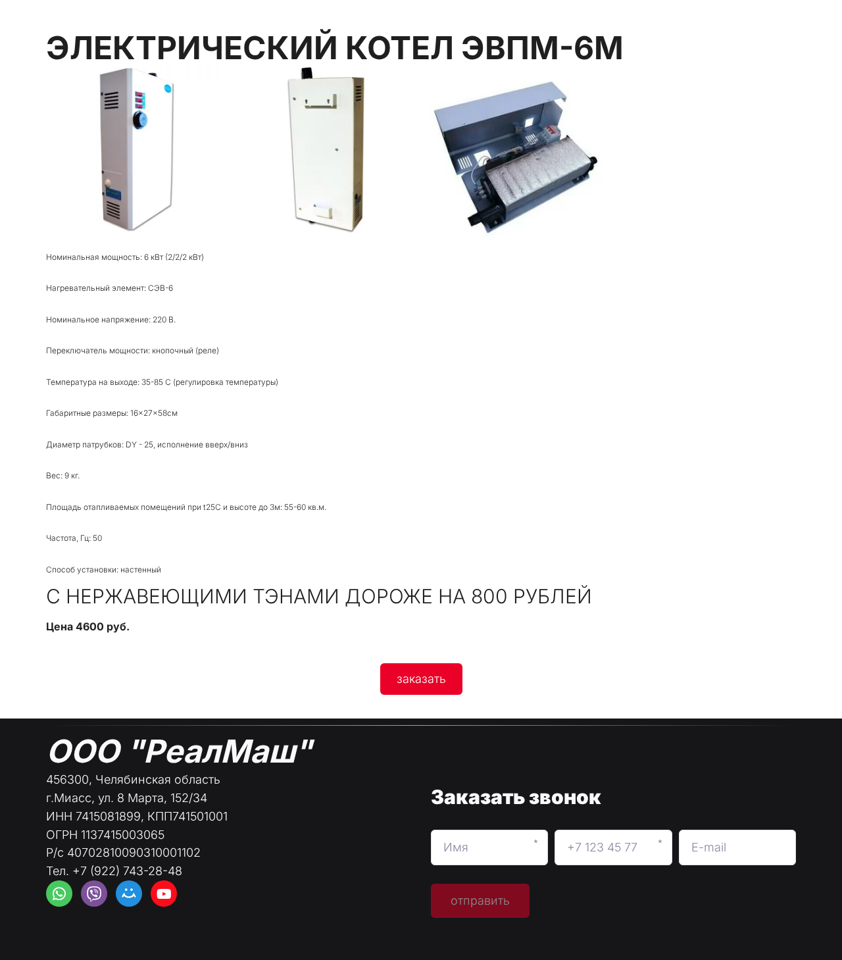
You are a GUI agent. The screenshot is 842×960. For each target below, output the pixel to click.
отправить (480, 900)
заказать (421, 679)
